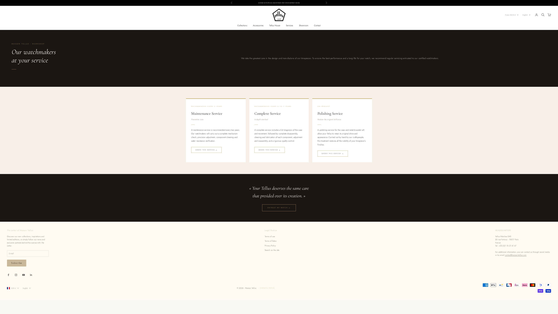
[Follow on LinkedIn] (31, 274)
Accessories (258, 25)
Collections (242, 25)
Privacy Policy (270, 245)
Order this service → (206, 150)
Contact (317, 25)
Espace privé (267, 288)
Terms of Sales (270, 241)
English (525, 15)
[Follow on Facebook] (8, 274)
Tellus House (274, 25)
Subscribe (16, 263)
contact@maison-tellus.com (515, 255)
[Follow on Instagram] (16, 274)
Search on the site (272, 250)
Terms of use (270, 236)
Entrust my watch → (279, 208)
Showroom (303, 25)
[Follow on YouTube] (23, 274)
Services (289, 25)
